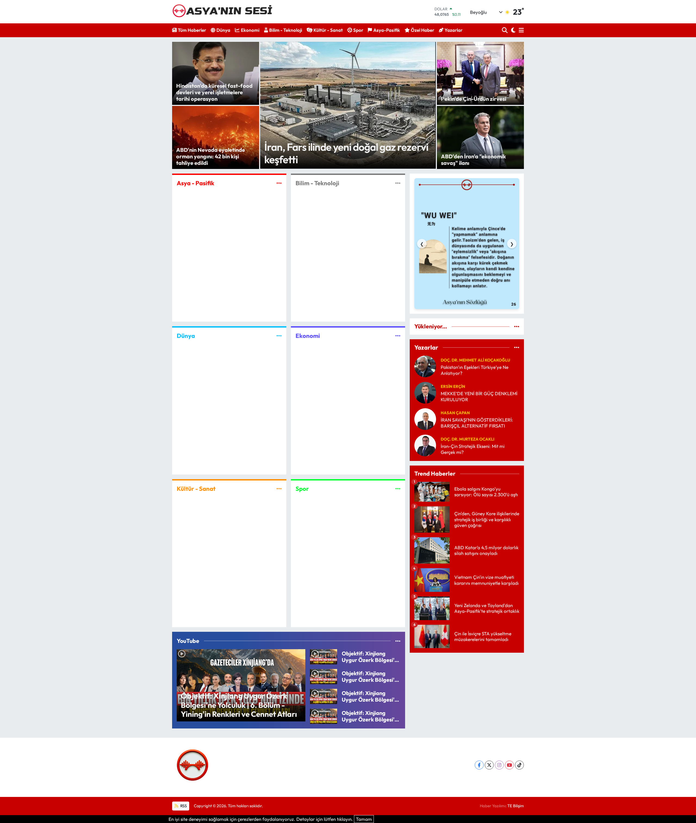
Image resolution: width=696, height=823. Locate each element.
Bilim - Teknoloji (285, 30)
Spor (358, 30)
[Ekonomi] (397, 336)
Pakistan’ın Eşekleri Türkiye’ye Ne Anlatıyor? (474, 370)
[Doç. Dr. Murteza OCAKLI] (425, 445)
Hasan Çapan (455, 412)
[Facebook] (479, 765)
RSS (183, 805)
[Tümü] (516, 326)
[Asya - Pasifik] (279, 183)
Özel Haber (422, 30)
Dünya (223, 30)
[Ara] (505, 30)
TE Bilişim (515, 805)
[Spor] (397, 488)
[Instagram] (499, 765)
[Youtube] (509, 765)
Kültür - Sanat (328, 30)
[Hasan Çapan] (425, 418)
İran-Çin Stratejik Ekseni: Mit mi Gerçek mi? (473, 449)
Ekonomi (250, 30)
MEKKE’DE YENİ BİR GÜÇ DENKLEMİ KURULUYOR (479, 396)
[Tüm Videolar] (397, 641)
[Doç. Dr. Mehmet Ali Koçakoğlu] (425, 366)
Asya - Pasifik (195, 183)
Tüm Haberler (192, 30)
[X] (489, 765)
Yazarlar (453, 30)
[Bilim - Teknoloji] (397, 183)
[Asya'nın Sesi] (224, 11)
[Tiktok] (519, 765)
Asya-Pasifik (386, 30)
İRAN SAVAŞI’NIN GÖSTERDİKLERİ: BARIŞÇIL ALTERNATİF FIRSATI (477, 422)
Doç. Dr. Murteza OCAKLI (467, 439)
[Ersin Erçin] (425, 392)
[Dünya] (279, 336)
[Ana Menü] (520, 30)
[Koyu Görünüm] (513, 30)
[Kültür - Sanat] (279, 488)
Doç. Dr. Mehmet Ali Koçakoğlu (475, 360)
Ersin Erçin (453, 386)
